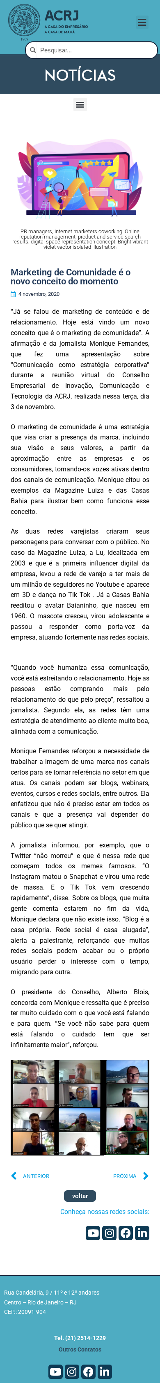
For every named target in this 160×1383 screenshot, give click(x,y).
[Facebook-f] (126, 1233)
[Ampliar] (135, 1073)
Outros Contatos (80, 1349)
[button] (142, 22)
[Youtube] (93, 1233)
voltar (80, 1196)
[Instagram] (109, 1233)
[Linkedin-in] (142, 1233)
